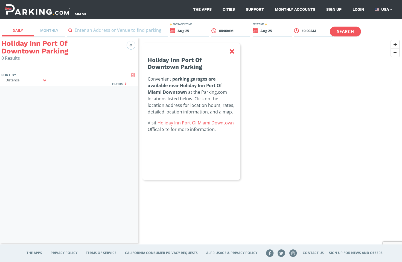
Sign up (334, 9)
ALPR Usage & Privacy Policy (231, 252)
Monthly (49, 30)
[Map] (270, 144)
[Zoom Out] (395, 53)
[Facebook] (269, 252)
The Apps (202, 9)
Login (358, 9)
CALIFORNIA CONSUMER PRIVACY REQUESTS (161, 252)
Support (255, 9)
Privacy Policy (64, 252)
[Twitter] (281, 252)
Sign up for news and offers (356, 252)
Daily (18, 30)
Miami (80, 14)
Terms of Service (101, 252)
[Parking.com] (37, 9)
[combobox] (117, 31)
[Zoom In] (395, 44)
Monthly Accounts (295, 9)
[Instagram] (293, 252)
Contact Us (313, 252)
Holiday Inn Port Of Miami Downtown (196, 123)
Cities (229, 9)
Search (345, 32)
